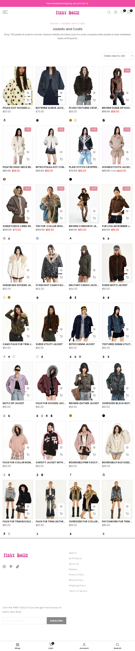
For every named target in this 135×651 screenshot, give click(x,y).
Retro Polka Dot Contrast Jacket (59, 167)
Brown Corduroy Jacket (86, 226)
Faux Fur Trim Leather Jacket (55, 521)
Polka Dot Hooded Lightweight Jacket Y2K (31, 108)
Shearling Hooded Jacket (20, 285)
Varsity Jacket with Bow (53, 462)
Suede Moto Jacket (115, 285)
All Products (75, 558)
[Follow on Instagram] (4, 566)
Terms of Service (78, 591)
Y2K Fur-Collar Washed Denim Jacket (61, 226)
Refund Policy (76, 580)
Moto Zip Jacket (13, 403)
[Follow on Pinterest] (10, 566)
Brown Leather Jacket (84, 403)
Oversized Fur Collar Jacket (88, 521)
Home (54, 23)
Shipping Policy (77, 585)
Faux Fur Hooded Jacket (52, 403)
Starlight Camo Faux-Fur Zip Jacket (60, 285)
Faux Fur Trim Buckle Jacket (22, 521)
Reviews (73, 569)
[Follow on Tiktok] (17, 566)
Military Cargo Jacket (84, 285)
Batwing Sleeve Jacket (51, 108)
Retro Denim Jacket (82, 344)
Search (72, 553)
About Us (74, 564)
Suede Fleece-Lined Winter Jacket (25, 226)
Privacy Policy (76, 574)
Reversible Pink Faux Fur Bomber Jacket (95, 462)
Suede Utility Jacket (49, 344)
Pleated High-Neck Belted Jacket (25, 167)
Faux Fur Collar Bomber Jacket (24, 462)
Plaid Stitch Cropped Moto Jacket (92, 167)
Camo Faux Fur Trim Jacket (21, 344)
